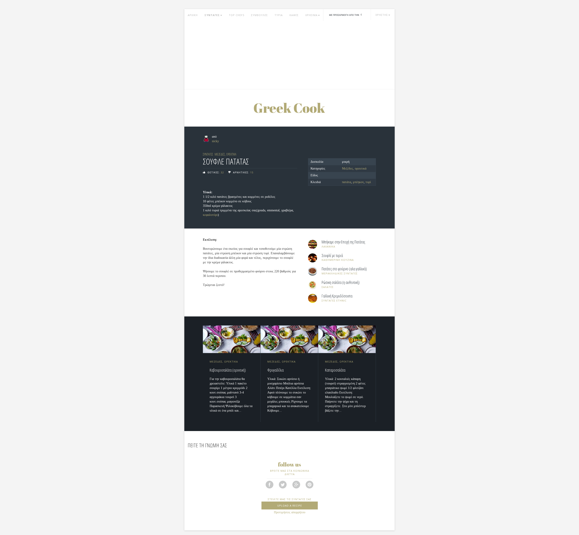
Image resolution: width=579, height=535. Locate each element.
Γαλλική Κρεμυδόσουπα (337, 296)
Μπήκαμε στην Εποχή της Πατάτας (343, 242)
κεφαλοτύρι (210, 215)
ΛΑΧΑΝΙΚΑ (328, 246)
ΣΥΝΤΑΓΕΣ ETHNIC (334, 300)
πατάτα (346, 182)
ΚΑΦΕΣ (294, 15)
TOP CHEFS (236, 15)
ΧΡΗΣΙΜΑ (311, 15)
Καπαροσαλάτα (335, 370)
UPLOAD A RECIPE (289, 505)
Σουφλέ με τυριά (332, 255)
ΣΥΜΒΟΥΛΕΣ (259, 15)
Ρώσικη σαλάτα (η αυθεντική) (341, 282)
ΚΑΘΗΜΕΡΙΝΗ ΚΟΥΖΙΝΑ (338, 260)
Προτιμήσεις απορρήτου (289, 512)
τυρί (368, 182)
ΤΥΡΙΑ (279, 15)
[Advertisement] (289, 55)
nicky (215, 141)
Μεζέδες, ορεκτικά (354, 168)
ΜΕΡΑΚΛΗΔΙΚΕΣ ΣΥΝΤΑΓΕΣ (340, 273)
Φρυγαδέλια (275, 370)
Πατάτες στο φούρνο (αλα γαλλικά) (344, 269)
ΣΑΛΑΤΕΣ (328, 287)
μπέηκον (358, 182)
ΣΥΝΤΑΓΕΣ (212, 15)
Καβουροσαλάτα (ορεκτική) (228, 370)
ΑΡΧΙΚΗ (193, 15)
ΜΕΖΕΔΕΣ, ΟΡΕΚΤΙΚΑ (225, 154)
